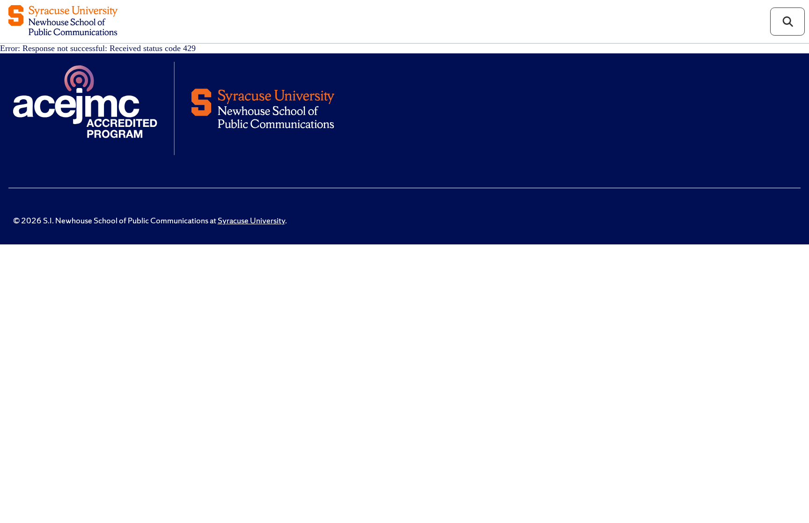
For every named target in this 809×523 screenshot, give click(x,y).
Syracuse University (251, 220)
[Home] (63, 21)
